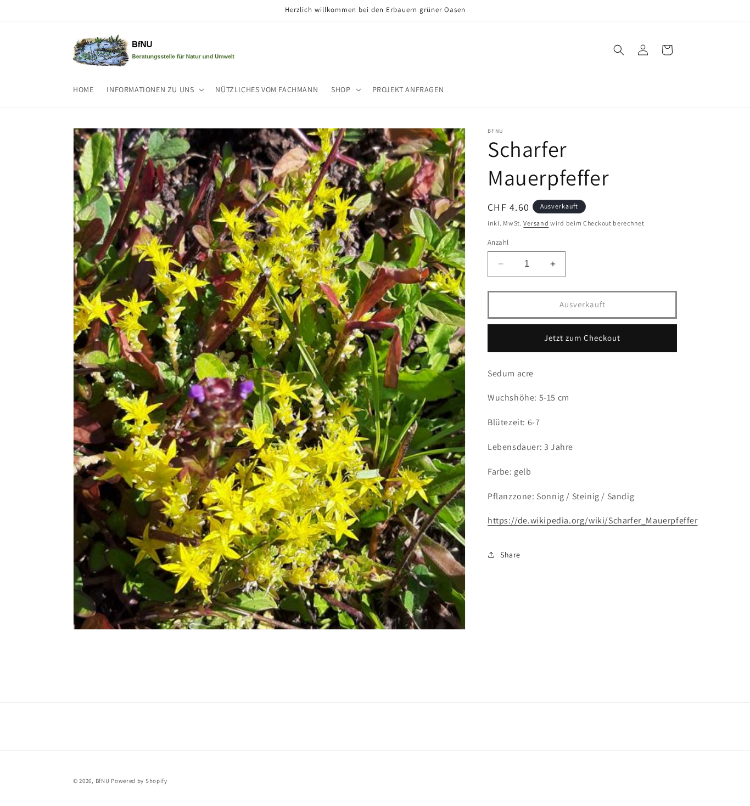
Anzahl (498, 242)
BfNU (103, 781)
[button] (154, 89)
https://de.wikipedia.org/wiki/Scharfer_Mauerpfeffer (593, 520)
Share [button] (510, 555)
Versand (535, 223)
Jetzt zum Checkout (582, 337)
